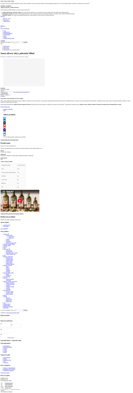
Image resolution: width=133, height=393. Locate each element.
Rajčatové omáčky (10, 264)
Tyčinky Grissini (9, 291)
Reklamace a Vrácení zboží (9, 369)
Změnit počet (3, 92)
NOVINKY (6, 226)
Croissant (8, 285)
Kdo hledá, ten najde (5, 42)
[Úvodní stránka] (5, 28)
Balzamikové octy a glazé (11, 252)
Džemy (5, 295)
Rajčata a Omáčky (7, 256)
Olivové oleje (9, 250)
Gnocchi (5, 246)
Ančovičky (8, 280)
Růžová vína (9, 300)
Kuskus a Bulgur (7, 245)
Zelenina (8, 271)
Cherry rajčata (9, 261)
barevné (8, 240)
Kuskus (5, 352)
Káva (4, 302)
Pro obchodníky (6, 34)
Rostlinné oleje (9, 251)
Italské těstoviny (6, 346)
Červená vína (9, 299)
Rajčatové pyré (9, 257)
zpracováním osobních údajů (13, 312)
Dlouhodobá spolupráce (8, 370)
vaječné (7, 239)
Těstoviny (5, 234)
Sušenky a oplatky (10, 286)
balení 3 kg (11, 237)
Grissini (5, 349)
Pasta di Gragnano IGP (11, 242)
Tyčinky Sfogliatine (10, 284)
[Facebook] (67, 118)
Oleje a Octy (6, 249)
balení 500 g (11, 236)
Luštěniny (8, 270)
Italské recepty (6, 32)
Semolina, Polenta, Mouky (9, 244)
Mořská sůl (8, 275)
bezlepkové (8, 241)
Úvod (4, 30)
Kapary (7, 269)
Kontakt (5, 37)
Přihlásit (25, 310)
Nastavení (3, 6)
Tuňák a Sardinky (10, 279)
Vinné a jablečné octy (11, 254)
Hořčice (8, 267)
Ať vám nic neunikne (5, 310)
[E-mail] (67, 134)
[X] (67, 123)
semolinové (8, 235)
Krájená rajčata (9, 260)
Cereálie (8, 287)
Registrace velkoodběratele (9, 368)
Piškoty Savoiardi (10, 282)
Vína (4, 296)
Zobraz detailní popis (5, 106)
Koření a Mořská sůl (8, 272)
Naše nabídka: (4, 228)
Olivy (4, 255)
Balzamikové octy (7, 360)
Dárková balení (6, 305)
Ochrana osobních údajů (8, 38)
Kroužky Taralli (9, 292)
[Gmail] (67, 127)
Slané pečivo (6, 290)
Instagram (7, 372)
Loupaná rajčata (9, 259)
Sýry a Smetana (6, 276)
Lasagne (5, 351)
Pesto (7, 266)
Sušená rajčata (9, 262)
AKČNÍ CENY (6, 225)
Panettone (8, 289)
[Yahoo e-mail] (67, 130)
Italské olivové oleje (7, 347)
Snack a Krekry (9, 294)
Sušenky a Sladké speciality (9, 281)
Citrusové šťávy (6, 304)
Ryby (4, 277)
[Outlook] (67, 132)
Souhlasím (9, 6)
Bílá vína (8, 297)
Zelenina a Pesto (7, 265)
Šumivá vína (9, 301)
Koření (7, 274)
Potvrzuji (3, 16)
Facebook (3, 372)
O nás (4, 35)
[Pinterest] (67, 125)
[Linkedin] (67, 120)
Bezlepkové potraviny (8, 306)
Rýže (4, 247)
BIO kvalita (5, 307)
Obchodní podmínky (7, 33)
